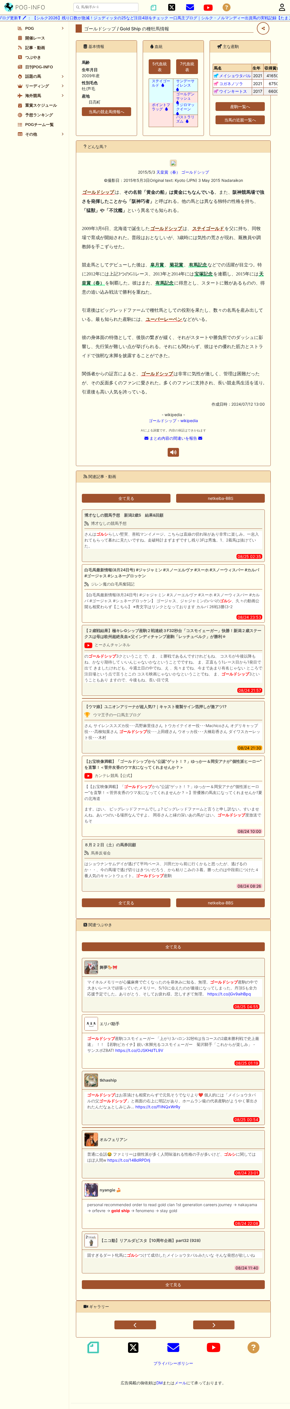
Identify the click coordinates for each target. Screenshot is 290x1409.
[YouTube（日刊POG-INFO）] (208, 7)
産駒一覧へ (240, 106)
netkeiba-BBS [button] (220, 498)
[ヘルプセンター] (227, 7)
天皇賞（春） (168, 172)
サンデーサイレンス (185, 83)
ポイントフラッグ (161, 107)
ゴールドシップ (195, 172)
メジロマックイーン (185, 107)
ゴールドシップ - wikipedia (173, 420)
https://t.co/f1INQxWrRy (157, 1106)
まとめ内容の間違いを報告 (173, 438)
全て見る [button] (126, 498)
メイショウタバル (235, 75)
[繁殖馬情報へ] (162, 85)
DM (159, 1382)
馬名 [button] (218, 68)
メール (180, 1382)
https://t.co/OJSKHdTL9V (139, 1050)
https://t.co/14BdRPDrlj (128, 1160)
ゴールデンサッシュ (185, 96)
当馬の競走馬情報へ (106, 111)
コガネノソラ (231, 83)
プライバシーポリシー (173, 1363)
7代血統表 (187, 66)
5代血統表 (159, 66)
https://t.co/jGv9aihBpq (229, 993)
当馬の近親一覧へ (240, 119)
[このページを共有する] (263, 28)
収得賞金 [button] (272, 68)
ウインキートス (233, 91)
